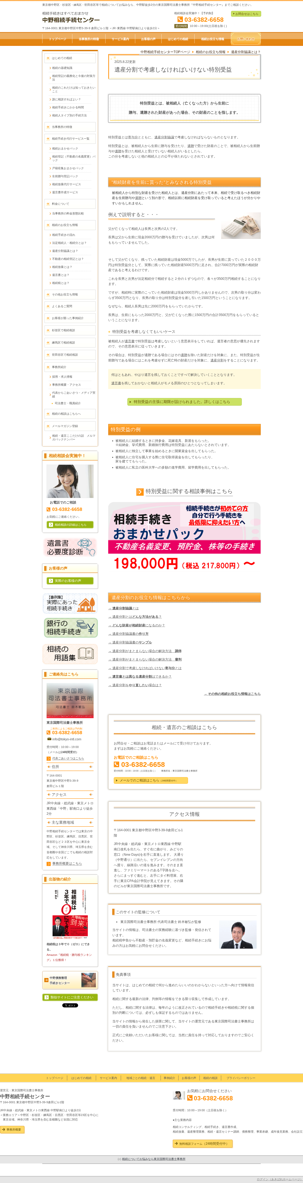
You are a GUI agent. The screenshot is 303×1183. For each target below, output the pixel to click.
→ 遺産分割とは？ (135, 616)
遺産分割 (217, 360)
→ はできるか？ (140, 676)
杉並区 (59, 836)
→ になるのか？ (136, 625)
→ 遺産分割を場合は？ (135, 685)
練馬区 (71, 836)
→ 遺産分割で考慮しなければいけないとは (145, 668)
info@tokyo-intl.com (66, 739)
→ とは (123, 608)
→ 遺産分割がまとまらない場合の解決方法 (145, 651)
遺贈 (190, 146)
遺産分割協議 (164, 137)
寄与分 (133, 137)
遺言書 (130, 341)
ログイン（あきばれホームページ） (280, 1179)
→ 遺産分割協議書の (128, 633)
